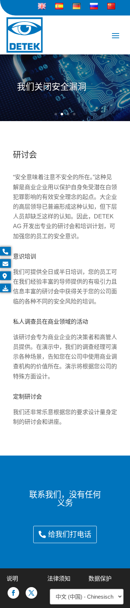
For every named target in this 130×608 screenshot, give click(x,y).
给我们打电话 (69, 534)
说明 (12, 579)
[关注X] (31, 593)
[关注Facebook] (13, 593)
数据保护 (100, 579)
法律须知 (58, 579)
